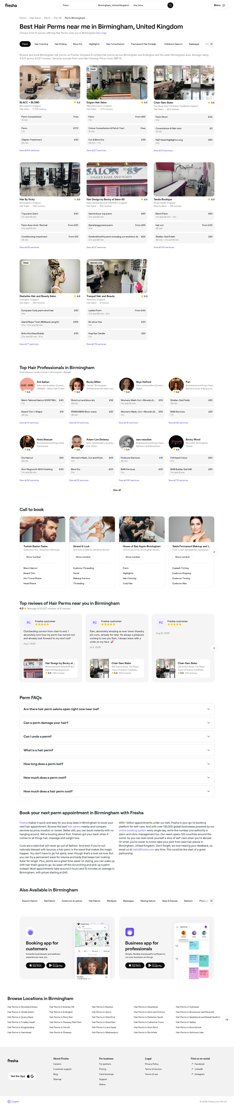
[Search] (170, 5)
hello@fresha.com (143, 849)
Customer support (62, 1069)
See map (101, 33)
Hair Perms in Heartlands (146, 1007)
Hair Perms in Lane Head (104, 1027)
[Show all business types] (211, 901)
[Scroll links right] (226, 1019)
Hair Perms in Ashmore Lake (190, 1032)
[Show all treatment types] (211, 44)
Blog (55, 1074)
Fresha (24, 822)
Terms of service (153, 1069)
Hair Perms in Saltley (186, 1022)
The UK (57, 18)
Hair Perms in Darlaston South (148, 1017)
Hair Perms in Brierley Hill (62, 1007)
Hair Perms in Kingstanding (20, 1027)
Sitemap (57, 1079)
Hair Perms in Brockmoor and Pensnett (195, 1012)
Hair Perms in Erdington (61, 1012)
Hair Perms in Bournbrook (188, 1027)
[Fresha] (11, 5)
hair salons (74, 826)
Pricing (102, 1069)
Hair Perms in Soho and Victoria (149, 1012)
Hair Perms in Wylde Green (20, 1012)
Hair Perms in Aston (101, 1012)
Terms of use (151, 1074)
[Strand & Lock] (92, 552)
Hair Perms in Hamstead (19, 1032)
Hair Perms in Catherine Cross (149, 1022)
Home (23, 18)
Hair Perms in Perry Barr (61, 1017)
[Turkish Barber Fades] (42, 552)
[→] (214, 552)
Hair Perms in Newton (102, 1007)
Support (103, 1079)
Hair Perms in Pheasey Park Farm (66, 1022)
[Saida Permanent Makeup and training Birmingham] (191, 552)
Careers (57, 1064)
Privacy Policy (152, 1064)
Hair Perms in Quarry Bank (20, 1017)
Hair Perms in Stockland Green (22, 1007)
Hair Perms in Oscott (60, 1027)
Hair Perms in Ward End (103, 1017)
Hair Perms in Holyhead (187, 1007)
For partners (105, 1064)
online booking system (132, 830)
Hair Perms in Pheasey (60, 1032)
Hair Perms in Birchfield (145, 1032)
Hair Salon (35, 18)
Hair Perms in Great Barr (104, 1022)
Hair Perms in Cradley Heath (21, 1022)
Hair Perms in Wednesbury (105, 1032)
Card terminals (106, 1074)
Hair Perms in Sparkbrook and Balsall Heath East (198, 1017)
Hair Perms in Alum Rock (146, 1027)
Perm (47, 18)
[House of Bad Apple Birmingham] (142, 552)
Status (102, 1084)
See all (117, 490)
